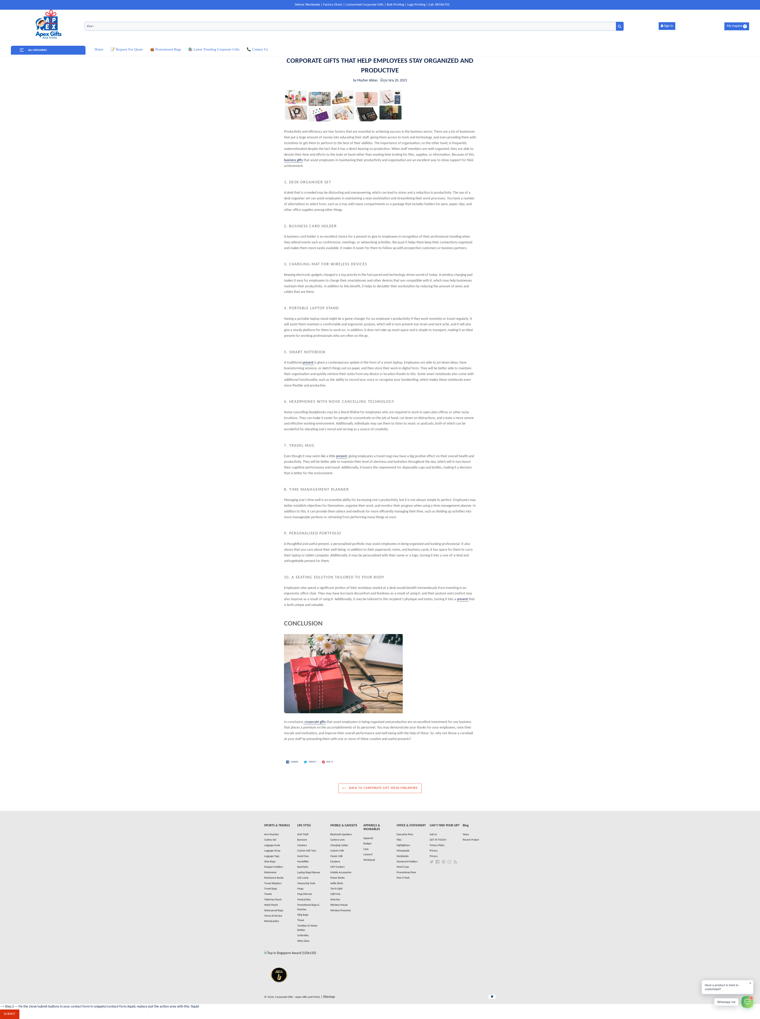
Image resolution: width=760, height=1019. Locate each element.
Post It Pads (403, 877)
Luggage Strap (272, 850)
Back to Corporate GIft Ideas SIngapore (383, 788)
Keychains (302, 867)
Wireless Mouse (339, 905)
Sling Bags (302, 914)
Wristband (369, 860)
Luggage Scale (272, 845)
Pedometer (270, 872)
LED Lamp (302, 877)
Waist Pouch (271, 905)
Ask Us (433, 834)
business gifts (293, 160)
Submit (10, 1014)
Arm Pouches (271, 834)
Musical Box (304, 899)
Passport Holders (273, 867)
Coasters (302, 845)
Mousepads (403, 850)
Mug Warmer (304, 894)
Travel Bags (270, 888)
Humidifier (303, 861)
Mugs (300, 888)
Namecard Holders (407, 861)
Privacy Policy (437, 845)
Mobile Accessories (340, 872)
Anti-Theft (303, 834)
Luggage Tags (271, 856)
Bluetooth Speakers (341, 834)
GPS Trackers (337, 867)
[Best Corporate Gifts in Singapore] (279, 987)
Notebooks (402, 856)
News (466, 834)
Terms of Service (273, 915)
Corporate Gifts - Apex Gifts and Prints (297, 997)
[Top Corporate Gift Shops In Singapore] (290, 953)
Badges (367, 843)
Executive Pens (405, 834)
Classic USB (336, 856)
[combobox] (354, 26)
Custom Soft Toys (306, 850)
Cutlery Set (270, 839)
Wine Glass (303, 941)
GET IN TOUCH (438, 839)
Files (399, 839)
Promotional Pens (406, 872)
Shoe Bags (270, 861)
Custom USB (337, 850)
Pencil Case (403, 867)
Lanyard (367, 854)
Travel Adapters (273, 883)
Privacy (434, 850)
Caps (366, 849)
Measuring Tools (306, 883)
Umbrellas (303, 935)
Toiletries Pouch (273, 899)
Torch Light (336, 888)
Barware (302, 839)
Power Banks (337, 877)
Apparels (368, 838)
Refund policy (271, 921)
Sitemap (329, 997)
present (308, 363)
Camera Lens (337, 839)
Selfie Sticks (336, 883)
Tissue (300, 920)
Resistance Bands (273, 877)
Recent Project (471, 839)
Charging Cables (339, 845)
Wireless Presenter (340, 910)
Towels (268, 894)
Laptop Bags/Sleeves (308, 872)
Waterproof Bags (273, 910)
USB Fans (335, 894)
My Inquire (736, 26)
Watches (335, 899)
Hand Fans (303, 856)
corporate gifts (315, 722)
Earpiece (335, 861)
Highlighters (403, 845)
